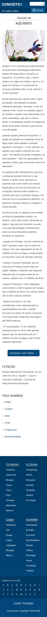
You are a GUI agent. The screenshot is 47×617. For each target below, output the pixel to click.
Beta (7, 416)
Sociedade (32, 519)
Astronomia (11, 475)
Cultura (9, 11)
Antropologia (31, 470)
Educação (30, 480)
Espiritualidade (32, 540)
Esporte (29, 545)
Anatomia (10, 470)
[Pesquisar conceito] (43, 3)
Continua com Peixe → (24, 353)
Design (9, 535)
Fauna (15, 11)
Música (9, 555)
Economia (30, 535)
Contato (17, 603)
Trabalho (30, 571)
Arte (8, 530)
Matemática (11, 505)
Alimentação (31, 525)
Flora (8, 495)
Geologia (10, 500)
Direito (29, 475)
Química (9, 510)
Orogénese (11, 430)
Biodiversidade (13, 436)
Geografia (30, 490)
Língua (9, 540)
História (29, 495)
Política (29, 550)
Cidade (9, 409)
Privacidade (28, 603)
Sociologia (31, 500)
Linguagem (11, 545)
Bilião (8, 402)
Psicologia (30, 555)
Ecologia (30, 530)
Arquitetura (11, 525)
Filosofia (30, 485)
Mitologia (10, 550)
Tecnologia (31, 566)
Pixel (7, 423)
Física (8, 490)
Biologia (9, 480)
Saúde (29, 560)
